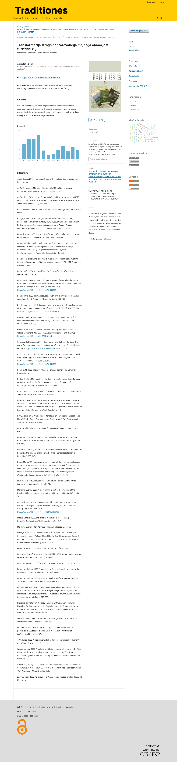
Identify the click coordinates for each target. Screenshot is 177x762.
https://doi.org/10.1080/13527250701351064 (36, 364)
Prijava (161, 2)
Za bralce (132, 101)
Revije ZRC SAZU (136, 71)
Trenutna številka (20, 18)
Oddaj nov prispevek (138, 30)
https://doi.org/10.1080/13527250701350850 (36, 290)
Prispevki (108, 239)
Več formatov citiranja (98, 159)
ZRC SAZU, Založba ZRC (35, 707)
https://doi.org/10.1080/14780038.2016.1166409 (38, 512)
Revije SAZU (134, 76)
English (132, 46)
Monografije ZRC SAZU (138, 86)
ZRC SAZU (133, 66)
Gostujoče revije (136, 81)
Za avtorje (132, 105)
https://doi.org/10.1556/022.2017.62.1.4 (34, 336)
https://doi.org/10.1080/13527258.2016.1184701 (47, 348)
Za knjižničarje (134, 109)
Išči (160, 18)
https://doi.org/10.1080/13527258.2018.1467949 (38, 311)
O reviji (45, 18)
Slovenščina (134, 50)
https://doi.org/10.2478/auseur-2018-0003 (40, 385)
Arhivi (35, 18)
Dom (19, 27)
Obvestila (58, 18)
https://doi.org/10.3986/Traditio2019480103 (41, 77)
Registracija (151, 2)
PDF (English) (97, 120)
